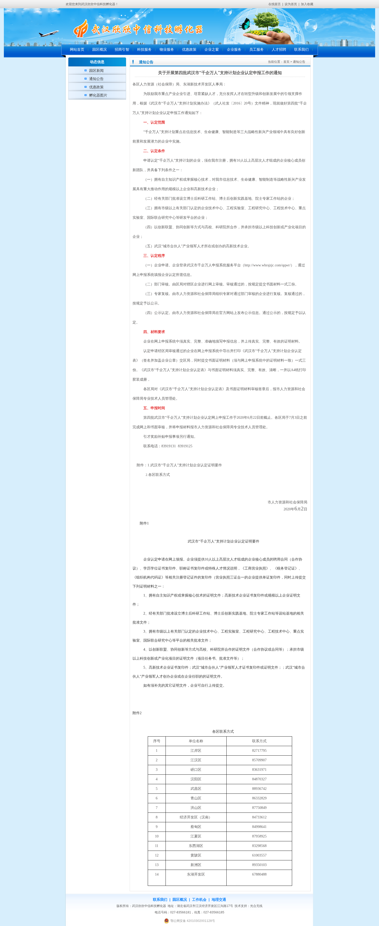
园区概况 (99, 49)
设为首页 (291, 4)
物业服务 (167, 49)
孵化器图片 (98, 95)
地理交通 (219, 899)
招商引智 (122, 49)
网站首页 (77, 49)
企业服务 (234, 49)
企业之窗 (211, 49)
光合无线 (256, 906)
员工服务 (256, 49)
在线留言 (274, 4)
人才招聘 (279, 49)
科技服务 (144, 49)
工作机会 (199, 899)
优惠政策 (189, 49)
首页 (286, 62)
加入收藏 (307, 4)
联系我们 (301, 49)
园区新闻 (96, 70)
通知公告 (96, 79)
